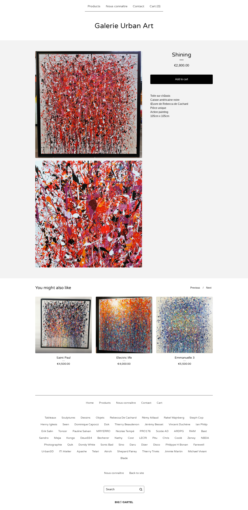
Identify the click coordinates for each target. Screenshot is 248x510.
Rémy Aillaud (150, 417)
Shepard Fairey (127, 451)
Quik (70, 444)
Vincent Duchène (179, 424)
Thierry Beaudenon (127, 424)
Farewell (198, 444)
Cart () (155, 6)
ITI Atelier (65, 451)
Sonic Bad (107, 444)
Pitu (154, 438)
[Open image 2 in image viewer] (88, 214)
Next (208, 287)
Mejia (57, 438)
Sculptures (68, 417)
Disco (156, 444)
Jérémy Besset (154, 424)
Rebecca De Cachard (123, 417)
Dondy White (86, 444)
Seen (66, 424)
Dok (106, 424)
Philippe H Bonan (177, 444)
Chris (166, 438)
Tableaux (50, 417)
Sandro (44, 438)
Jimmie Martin (174, 451)
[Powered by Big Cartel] (124, 502)
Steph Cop (196, 417)
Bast (204, 431)
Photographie (53, 444)
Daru (133, 444)
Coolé (178, 438)
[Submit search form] (141, 489)
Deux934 (86, 438)
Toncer (62, 431)
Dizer (144, 444)
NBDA (205, 438)
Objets (100, 417)
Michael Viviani (197, 451)
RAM (192, 431)
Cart (159, 403)
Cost (131, 438)
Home (90, 403)
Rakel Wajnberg (174, 417)
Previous (195, 287)
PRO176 (145, 431)
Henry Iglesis (48, 424)
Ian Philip (202, 424)
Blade (124, 458)
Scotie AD (162, 431)
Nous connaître (116, 6)
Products (94, 6)
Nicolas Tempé (125, 431)
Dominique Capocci (86, 424)
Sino (121, 444)
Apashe (82, 451)
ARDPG (179, 431)
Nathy (118, 438)
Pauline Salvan (82, 431)
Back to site (136, 473)
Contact (138, 6)
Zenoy (191, 438)
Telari (95, 451)
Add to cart (181, 79)
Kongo (70, 438)
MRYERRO (103, 431)
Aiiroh (108, 451)
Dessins (85, 417)
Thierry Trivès (150, 451)
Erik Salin (47, 431)
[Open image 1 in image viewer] (88, 104)
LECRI (143, 438)
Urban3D (48, 451)
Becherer (103, 438)
